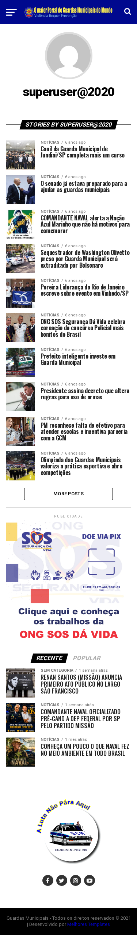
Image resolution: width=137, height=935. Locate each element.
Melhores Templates (88, 924)
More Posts (68, 493)
